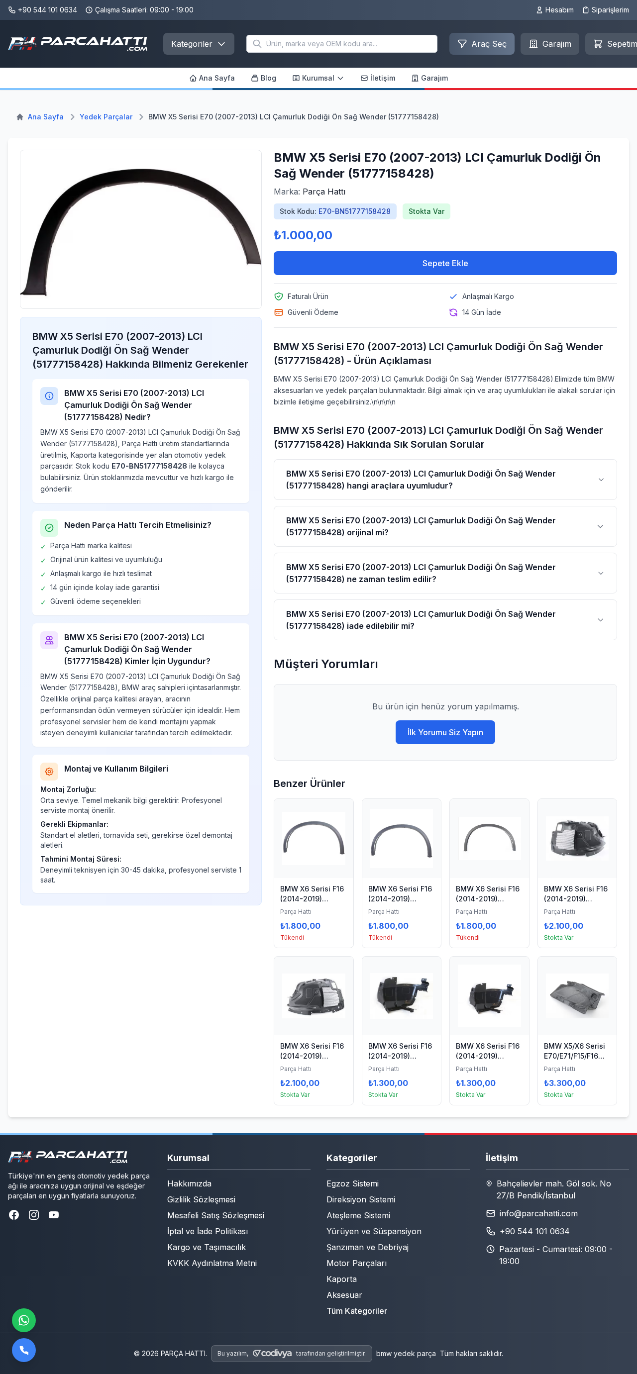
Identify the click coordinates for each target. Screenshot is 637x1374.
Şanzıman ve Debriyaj (367, 1247)
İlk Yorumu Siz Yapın (445, 732)
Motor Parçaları (356, 1263)
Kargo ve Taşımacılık (206, 1247)
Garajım (434, 78)
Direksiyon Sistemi (360, 1199)
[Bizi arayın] (24, 1350)
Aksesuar (344, 1295)
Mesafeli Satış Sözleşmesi (215, 1215)
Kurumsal (318, 78)
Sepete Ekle (445, 263)
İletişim (382, 78)
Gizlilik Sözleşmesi (201, 1199)
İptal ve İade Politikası (207, 1231)
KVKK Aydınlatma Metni (212, 1263)
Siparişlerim (610, 9)
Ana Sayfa (217, 78)
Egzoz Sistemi (352, 1183)
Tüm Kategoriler (356, 1311)
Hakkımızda (189, 1183)
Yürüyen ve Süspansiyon (374, 1231)
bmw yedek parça (406, 1353)
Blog (268, 78)
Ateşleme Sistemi (358, 1215)
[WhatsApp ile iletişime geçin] (24, 1320)
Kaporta (341, 1279)
